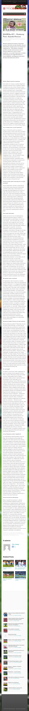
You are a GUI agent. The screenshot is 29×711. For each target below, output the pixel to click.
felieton (18, 533)
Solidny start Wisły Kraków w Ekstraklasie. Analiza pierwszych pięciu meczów (16, 619)
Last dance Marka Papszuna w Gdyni (20, 580)
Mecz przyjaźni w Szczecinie (13, 629)
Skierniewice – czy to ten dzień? (14, 671)
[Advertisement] (15, 69)
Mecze (4, 39)
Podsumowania (9, 39)
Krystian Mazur (17, 630)
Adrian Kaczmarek (17, 615)
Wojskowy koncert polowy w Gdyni (14, 655)
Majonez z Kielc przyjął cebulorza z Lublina (16, 639)
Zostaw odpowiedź (6, 40)
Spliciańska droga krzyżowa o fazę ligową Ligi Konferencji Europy (16, 646)
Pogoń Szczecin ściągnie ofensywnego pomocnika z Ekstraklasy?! (15, 624)
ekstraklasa (13, 533)
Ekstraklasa (17, 38)
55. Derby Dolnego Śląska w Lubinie (15, 661)
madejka (22, 533)
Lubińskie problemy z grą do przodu (15, 687)
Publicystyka (15, 39)
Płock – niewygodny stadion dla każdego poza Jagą (20, 568)
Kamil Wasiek (16, 620)
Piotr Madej (5, 38)
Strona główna (9, 1)
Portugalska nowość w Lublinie (7, 568)
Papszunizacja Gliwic (12, 634)
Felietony (23, 38)
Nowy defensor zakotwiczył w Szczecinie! (16, 677)
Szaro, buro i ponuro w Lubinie (7, 580)
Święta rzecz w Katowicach (13, 682)
